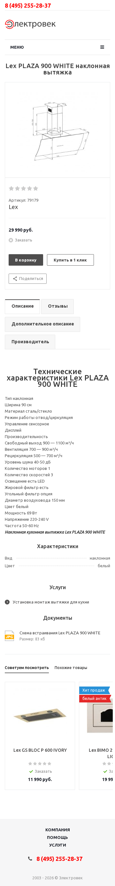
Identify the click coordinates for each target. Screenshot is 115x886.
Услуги (57, 845)
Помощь (57, 837)
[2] (18, 188)
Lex (13, 207)
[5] (36, 188)
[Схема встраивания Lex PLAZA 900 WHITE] (57, 131)
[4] (30, 188)
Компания (57, 829)
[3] (24, 188)
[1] (12, 188)
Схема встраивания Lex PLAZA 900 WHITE (59, 633)
